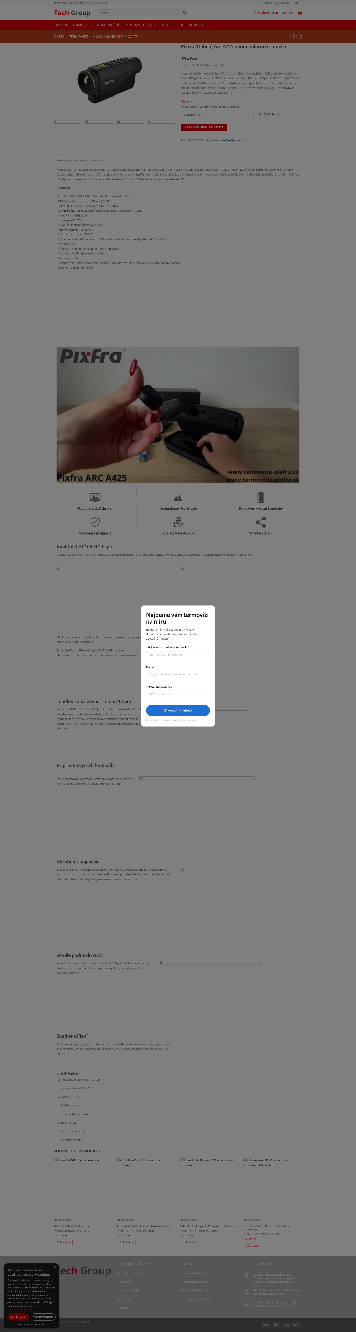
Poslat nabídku (180, 710)
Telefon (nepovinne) (159, 687)
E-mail (150, 667)
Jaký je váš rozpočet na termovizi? (168, 647)
